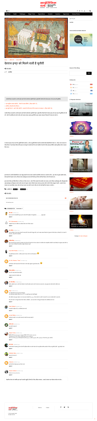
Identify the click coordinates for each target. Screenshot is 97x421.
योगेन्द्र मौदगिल (12, 270)
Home (8, 14)
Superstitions (41, 14)
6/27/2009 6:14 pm (15, 212)
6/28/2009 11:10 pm (19, 353)
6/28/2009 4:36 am (19, 306)
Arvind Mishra (12, 315)
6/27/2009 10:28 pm (18, 281)
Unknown (11, 362)
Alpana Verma (12, 333)
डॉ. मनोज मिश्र (12, 282)
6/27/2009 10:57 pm (14, 290)
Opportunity (66, 14)
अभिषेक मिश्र (11, 240)
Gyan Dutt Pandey (13, 250)
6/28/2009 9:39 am (17, 324)
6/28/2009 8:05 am (19, 315)
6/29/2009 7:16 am (17, 362)
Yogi (10, 290)
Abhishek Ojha (12, 353)
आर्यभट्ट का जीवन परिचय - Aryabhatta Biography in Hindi (80, 169)
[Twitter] (79, 11)
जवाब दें (10, 217)
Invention (57, 14)
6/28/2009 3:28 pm (19, 332)
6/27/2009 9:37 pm (24, 260)
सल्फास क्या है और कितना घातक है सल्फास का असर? (80, 113)
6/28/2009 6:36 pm (17, 344)
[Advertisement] (17, 85)
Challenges (22, 14)
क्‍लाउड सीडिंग (19, 60)
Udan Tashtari (12, 306)
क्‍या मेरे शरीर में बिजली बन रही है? (80, 151)
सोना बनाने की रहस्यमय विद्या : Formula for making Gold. (79, 225)
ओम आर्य (10, 212)
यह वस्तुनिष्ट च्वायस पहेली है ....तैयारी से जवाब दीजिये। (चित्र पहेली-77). (21, 103)
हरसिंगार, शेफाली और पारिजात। (13, 106)
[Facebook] (77, 11)
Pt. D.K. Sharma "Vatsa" (15, 260)
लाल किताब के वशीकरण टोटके (79, 189)
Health (15, 14)
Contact (47, 407)
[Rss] (82, 11)
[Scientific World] (48, 7)
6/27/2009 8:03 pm (21, 250)
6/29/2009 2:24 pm (20, 370)
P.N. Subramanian (13, 221)
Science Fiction (76, 14)
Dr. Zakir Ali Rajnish (83, 236)
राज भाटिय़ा (11, 230)
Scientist (50, 14)
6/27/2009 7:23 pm (16, 230)
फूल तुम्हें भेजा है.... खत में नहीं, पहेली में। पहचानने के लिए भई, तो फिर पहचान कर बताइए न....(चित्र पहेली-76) (29, 108)
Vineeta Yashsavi (13, 370)
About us (40, 407)
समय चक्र (11, 344)
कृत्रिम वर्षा (12, 60)
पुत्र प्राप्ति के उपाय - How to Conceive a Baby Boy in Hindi (80, 207)
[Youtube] (84, 11)
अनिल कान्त (11, 324)
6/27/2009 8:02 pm (17, 240)
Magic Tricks (31, 14)
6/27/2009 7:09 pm (21, 221)
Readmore (72, 117)
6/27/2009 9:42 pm (18, 270)
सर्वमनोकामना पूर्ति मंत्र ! (77, 133)
